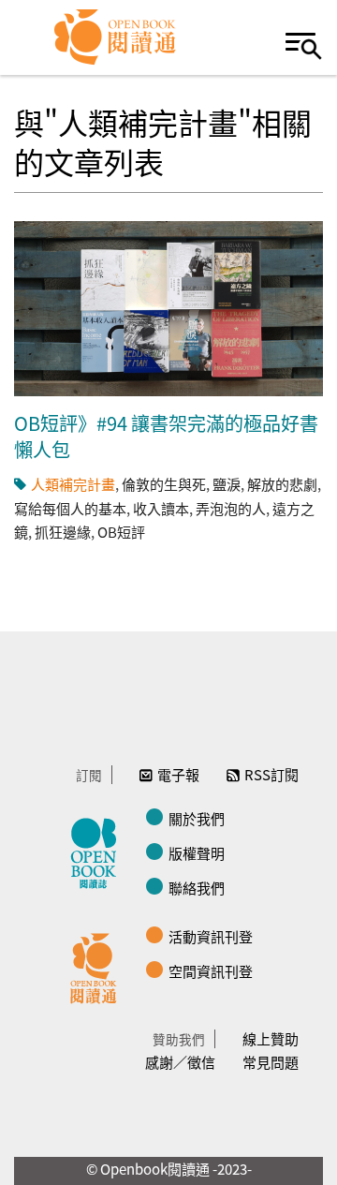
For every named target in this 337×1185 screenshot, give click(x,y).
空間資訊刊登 (210, 971)
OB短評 (121, 531)
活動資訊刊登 (210, 936)
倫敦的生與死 (164, 484)
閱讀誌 (98, 850)
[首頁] (115, 37)
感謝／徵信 (180, 1062)
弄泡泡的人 (231, 508)
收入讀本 (161, 508)
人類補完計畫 (73, 484)
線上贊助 (270, 1038)
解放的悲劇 (282, 484)
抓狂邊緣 (63, 531)
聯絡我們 (196, 887)
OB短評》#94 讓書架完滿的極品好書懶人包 (166, 436)
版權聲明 (196, 853)
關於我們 (196, 818)
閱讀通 (98, 966)
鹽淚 (226, 484)
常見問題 (270, 1062)
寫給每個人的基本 (70, 508)
